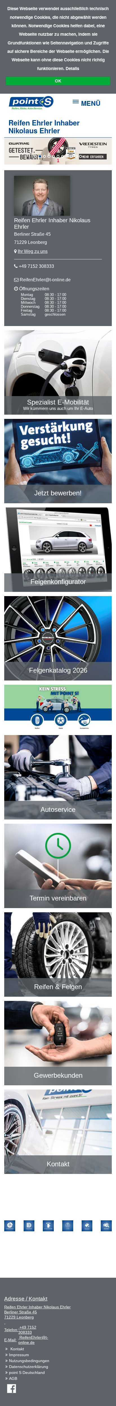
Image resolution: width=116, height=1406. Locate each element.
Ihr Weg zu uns (33, 251)
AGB (13, 1378)
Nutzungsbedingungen (29, 1360)
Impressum (19, 1355)
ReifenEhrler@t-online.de (45, 279)
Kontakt (17, 1349)
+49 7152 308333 (36, 266)
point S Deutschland (27, 1372)
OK (58, 80)
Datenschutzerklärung (28, 1366)
